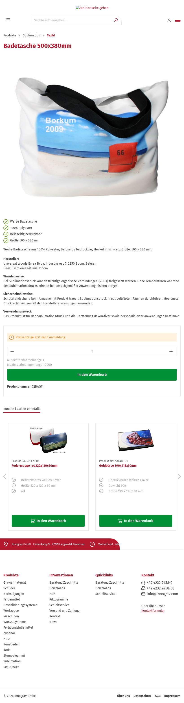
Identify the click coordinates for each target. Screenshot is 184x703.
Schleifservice (59, 605)
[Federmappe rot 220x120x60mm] (48, 440)
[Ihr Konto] (169, 20)
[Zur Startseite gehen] (92, 7)
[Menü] (8, 20)
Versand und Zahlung (64, 611)
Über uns (123, 696)
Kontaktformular (152, 611)
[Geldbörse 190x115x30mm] (136, 440)
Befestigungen (13, 594)
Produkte (11, 575)
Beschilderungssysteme (20, 605)
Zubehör (9, 633)
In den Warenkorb (92, 375)
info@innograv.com (162, 594)
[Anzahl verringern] (12, 351)
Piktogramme (58, 599)
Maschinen (11, 616)
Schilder (9, 588)
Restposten (11, 667)
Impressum (172, 696)
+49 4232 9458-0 (160, 582)
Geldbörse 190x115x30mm (118, 466)
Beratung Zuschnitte (63, 583)
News (53, 622)
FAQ (52, 594)
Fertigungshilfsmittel (18, 627)
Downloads (57, 588)
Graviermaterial (14, 583)
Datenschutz (142, 696)
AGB (158, 696)
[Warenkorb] (178, 21)
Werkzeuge (11, 611)
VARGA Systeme (14, 622)
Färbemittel (11, 599)
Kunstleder (11, 644)
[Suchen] (116, 20)
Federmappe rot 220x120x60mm (34, 466)
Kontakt (54, 616)
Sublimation (12, 661)
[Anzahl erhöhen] (171, 351)
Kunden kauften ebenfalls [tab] (21, 409)
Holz (6, 639)
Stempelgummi (14, 656)
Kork (6, 650)
